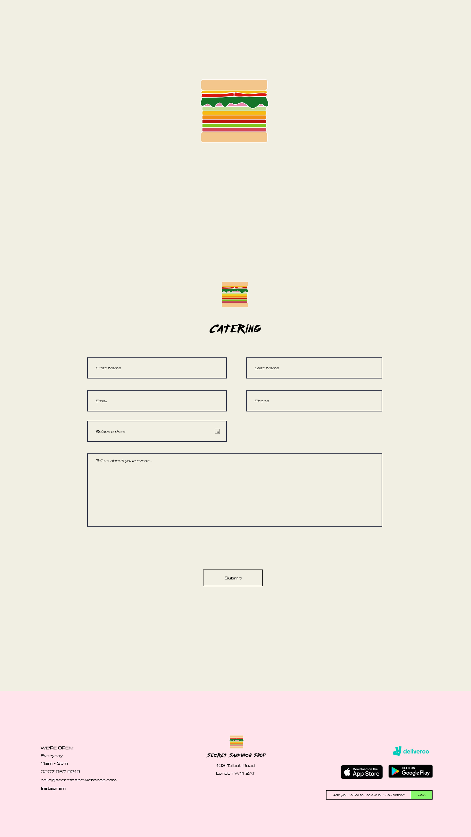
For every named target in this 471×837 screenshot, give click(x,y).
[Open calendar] (217, 431)
